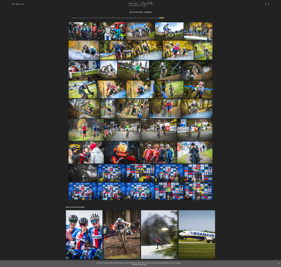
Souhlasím (135, 264)
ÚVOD (12, 4)
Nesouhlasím (143, 264)
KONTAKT (17, 4)
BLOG (23, 4)
